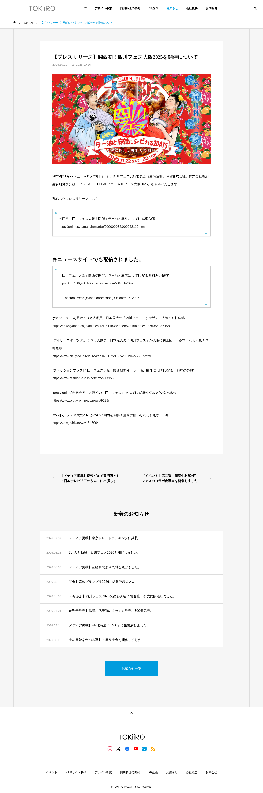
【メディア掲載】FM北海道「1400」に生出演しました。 (108, 625)
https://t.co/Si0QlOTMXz (76, 283)
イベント (51, 772)
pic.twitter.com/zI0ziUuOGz (113, 283)
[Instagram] (110, 748)
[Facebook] (127, 748)
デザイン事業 (103, 8)
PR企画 (153, 8)
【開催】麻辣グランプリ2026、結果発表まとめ (100, 581)
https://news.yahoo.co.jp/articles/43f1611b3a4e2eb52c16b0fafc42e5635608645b (111, 326)
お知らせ (172, 8)
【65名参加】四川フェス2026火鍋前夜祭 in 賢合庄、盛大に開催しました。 (121, 596)
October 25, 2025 (126, 298)
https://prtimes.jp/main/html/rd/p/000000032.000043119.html (102, 226)
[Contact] (144, 748)
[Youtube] (136, 748)
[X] (118, 748)
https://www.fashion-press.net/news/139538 (83, 378)
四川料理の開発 (130, 8)
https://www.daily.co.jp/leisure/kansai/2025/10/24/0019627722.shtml (101, 356)
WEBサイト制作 (76, 772)
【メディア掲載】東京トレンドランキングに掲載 (102, 538)
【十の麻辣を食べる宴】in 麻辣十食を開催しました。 (105, 640)
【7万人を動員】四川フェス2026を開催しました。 (103, 552)
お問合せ (211, 8)
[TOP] (131, 713)
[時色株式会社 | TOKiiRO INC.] (42, 8)
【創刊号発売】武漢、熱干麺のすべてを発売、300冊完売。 (109, 610)
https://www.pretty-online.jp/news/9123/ (80, 400)
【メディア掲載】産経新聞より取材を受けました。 (103, 567)
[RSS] (153, 748)
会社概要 (192, 8)
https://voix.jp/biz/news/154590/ (75, 423)
